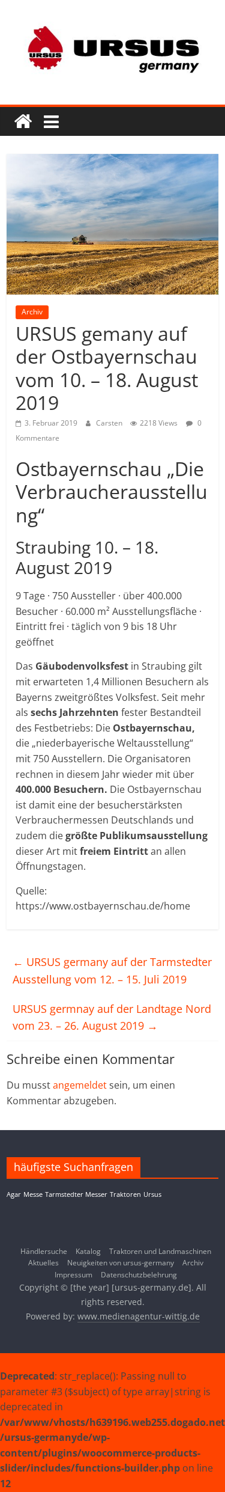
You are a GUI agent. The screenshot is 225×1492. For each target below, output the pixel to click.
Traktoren (125, 1194)
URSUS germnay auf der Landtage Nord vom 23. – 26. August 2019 (112, 1017)
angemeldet (80, 1085)
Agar (14, 1194)
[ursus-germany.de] (23, 121)
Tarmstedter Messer (76, 1194)
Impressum (73, 1275)
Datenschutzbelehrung (139, 1275)
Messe (33, 1194)
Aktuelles (43, 1263)
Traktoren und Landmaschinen (160, 1251)
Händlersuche (43, 1251)
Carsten (110, 423)
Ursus (152, 1194)
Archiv (32, 312)
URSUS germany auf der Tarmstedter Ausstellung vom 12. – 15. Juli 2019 (112, 970)
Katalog (88, 1251)
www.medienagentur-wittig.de (138, 1316)
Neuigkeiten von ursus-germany (120, 1263)
